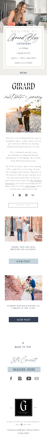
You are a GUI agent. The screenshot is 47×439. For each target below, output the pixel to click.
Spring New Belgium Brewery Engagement (23, 248)
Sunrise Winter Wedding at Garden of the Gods (23, 307)
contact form (30, 186)
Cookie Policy (23, 433)
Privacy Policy (33, 430)
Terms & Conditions (16, 430)
